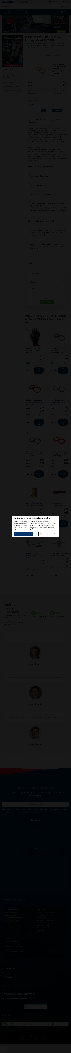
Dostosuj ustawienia (48, 534)
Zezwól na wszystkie (23, 534)
